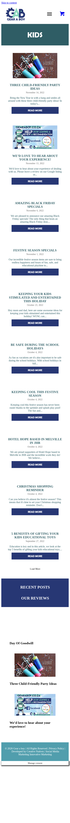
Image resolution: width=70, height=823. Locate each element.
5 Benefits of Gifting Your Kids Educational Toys (35, 535)
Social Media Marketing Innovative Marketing (38, 753)
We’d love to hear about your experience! (35, 157)
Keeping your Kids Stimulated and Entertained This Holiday (35, 297)
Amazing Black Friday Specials (35, 204)
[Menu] (49, 14)
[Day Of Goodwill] (35, 629)
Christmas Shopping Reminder (35, 488)
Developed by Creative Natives (28, 751)
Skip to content (9, 2)
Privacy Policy (56, 748)
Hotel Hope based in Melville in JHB (35, 441)
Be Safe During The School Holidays (35, 346)
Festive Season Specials (35, 250)
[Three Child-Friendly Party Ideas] (35, 669)
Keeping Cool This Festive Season (35, 393)
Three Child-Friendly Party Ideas (35, 86)
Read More (43, 110)
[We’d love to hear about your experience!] (35, 711)
